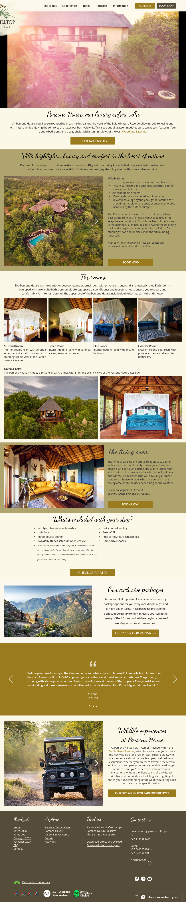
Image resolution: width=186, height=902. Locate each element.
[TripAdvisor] (46, 893)
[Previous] (11, 679)
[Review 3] (96, 706)
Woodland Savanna (134, 131)
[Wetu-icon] (17, 882)
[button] (50, 6)
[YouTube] (149, 879)
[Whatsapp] (149, 862)
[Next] (175, 679)
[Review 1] (89, 706)
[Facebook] (137, 879)
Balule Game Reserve (121, 751)
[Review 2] (93, 706)
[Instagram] (143, 879)
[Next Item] (96, 221)
